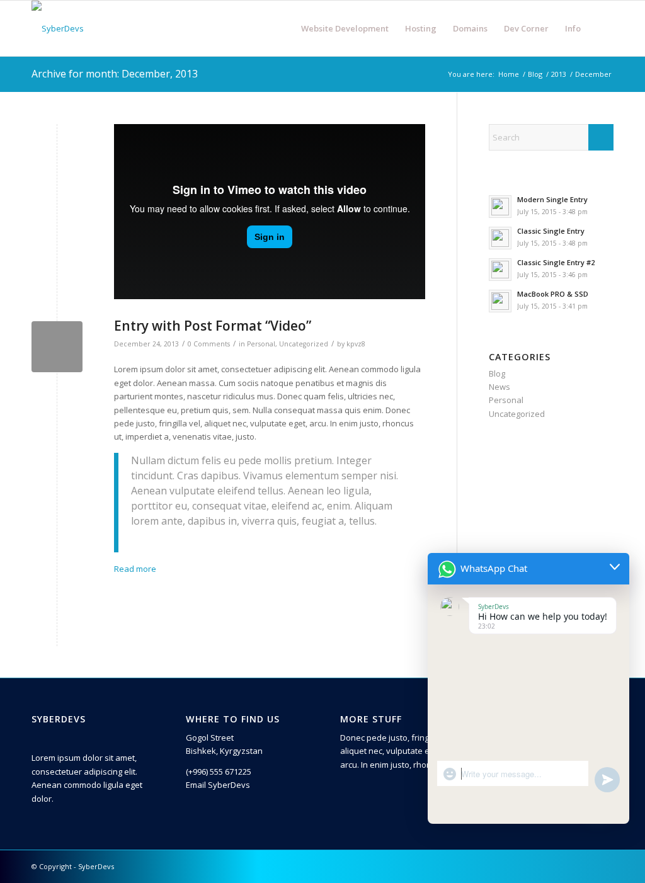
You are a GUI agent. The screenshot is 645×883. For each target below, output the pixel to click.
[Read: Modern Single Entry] (500, 206)
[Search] (601, 28)
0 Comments (209, 343)
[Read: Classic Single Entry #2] (500, 269)
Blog (497, 373)
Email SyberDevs (218, 784)
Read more (135, 568)
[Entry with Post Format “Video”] (57, 346)
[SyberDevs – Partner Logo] (57, 28)
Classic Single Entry (551, 231)
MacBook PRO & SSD (552, 294)
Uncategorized (303, 343)
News (499, 386)
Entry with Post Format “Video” (212, 325)
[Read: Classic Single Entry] (500, 238)
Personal (261, 343)
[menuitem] (345, 28)
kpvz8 (355, 343)
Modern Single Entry (552, 199)
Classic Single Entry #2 (556, 262)
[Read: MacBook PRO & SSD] (500, 301)
